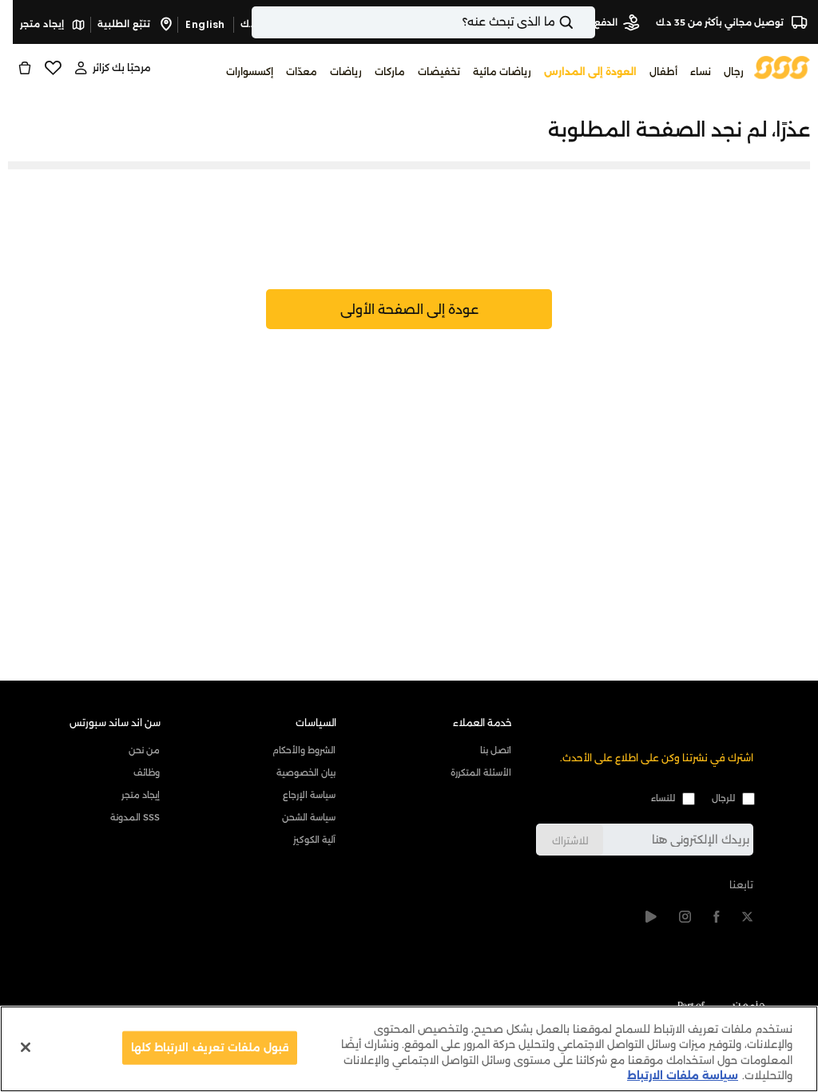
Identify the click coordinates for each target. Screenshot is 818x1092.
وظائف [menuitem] (146, 772)
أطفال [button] (663, 71)
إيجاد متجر (43, 24)
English (205, 24)
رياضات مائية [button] (502, 71)
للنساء (663, 798)
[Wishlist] (53, 68)
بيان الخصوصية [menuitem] (306, 772)
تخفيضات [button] (439, 71)
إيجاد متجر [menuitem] (140, 794)
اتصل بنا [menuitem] (495, 750)
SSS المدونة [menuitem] (135, 817)
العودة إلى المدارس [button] (590, 71)
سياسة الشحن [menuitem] (309, 817)
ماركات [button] (390, 71)
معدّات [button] (301, 71)
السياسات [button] (316, 723)
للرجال (723, 798)
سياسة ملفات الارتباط (682, 1075)
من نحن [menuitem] (144, 750)
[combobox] (423, 22)
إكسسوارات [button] (249, 71)
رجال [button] (734, 71)
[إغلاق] (25, 1047)
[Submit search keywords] (580, 22)
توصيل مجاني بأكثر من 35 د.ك (721, 22)
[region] (409, 1049)
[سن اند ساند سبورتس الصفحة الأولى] (782, 66)
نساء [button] (700, 71)
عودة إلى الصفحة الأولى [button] (409, 309)
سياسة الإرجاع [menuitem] (309, 794)
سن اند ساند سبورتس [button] (115, 723)
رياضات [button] (346, 71)
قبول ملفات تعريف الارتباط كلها (209, 1047)
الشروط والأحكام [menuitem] (304, 750)
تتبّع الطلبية (125, 24)
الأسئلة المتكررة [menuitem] (481, 772)
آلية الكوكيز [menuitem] (314, 839)
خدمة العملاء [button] (482, 723)
